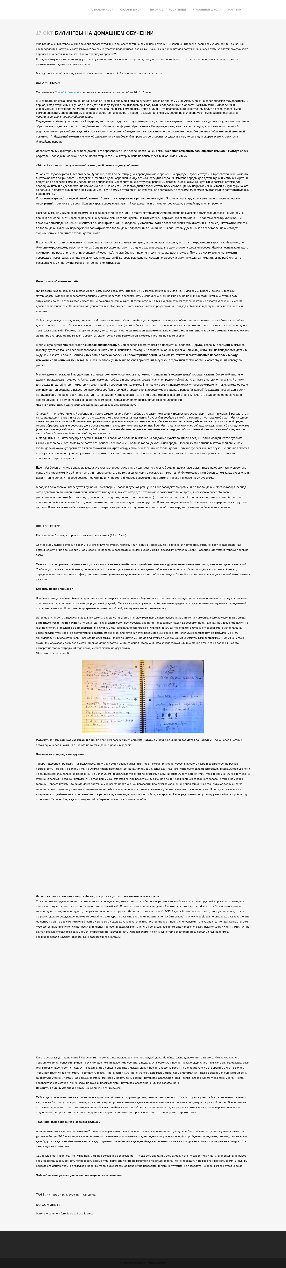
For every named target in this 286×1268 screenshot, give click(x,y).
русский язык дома (82, 1194)
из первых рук (57, 1194)
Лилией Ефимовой (67, 92)
